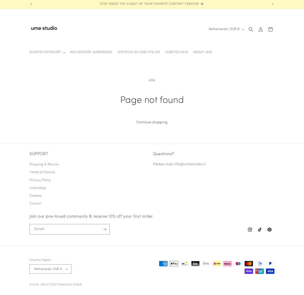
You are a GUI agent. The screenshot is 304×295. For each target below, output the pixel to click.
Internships (38, 188)
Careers (36, 196)
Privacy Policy (40, 180)
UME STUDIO (49, 284)
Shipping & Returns (44, 164)
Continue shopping (152, 122)
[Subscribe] (104, 229)
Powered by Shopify (69, 284)
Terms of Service (42, 172)
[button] (47, 52)
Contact (35, 203)
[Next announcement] (273, 4)
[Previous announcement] (31, 4)
